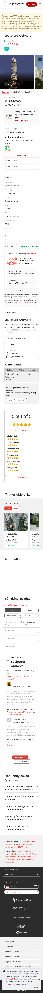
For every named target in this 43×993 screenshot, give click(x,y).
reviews (25, 431)
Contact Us (8, 874)
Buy (8, 508)
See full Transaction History (15, 605)
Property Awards (21, 908)
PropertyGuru (9, 942)
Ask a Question (20, 757)
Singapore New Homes (13, 962)
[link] (21, 116)
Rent (16, 508)
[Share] (6, 49)
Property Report (21, 926)
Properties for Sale (11, 952)
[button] (20, 290)
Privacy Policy (11, 979)
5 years (28, 616)
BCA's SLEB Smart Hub (24, 302)
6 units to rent (11, 166)
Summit (21, 917)
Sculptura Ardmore (12, 540)
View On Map (31, 253)
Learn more (32, 297)
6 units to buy (11, 160)
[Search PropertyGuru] (37, 892)
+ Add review (21, 477)
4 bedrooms (12, 616)
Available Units (17, 92)
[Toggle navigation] (39, 4)
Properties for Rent (11, 957)
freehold (34, 325)
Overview (5, 92)
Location (28, 92)
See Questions (21, 761)
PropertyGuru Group (12, 869)
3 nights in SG (12, 745)
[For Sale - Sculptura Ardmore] (16, 522)
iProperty (21, 933)
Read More (8, 332)
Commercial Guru (21, 900)
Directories (8, 947)
